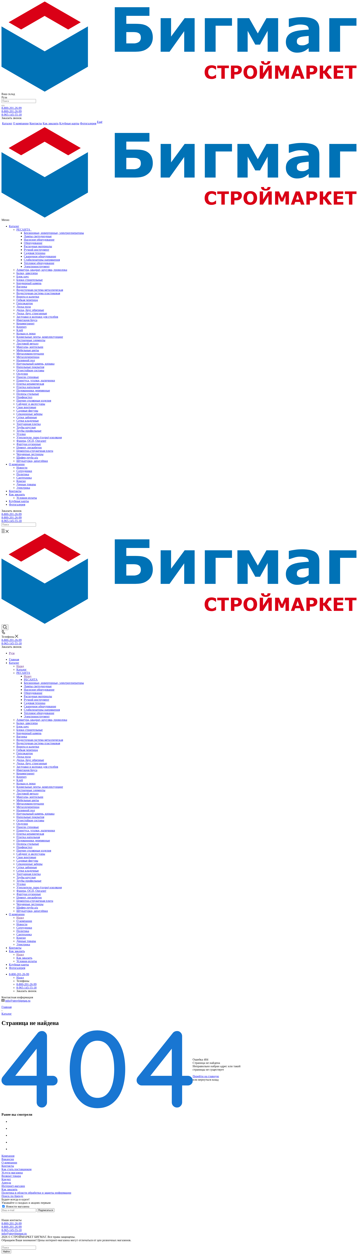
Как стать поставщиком (16, 1169)
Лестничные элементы (30, 340)
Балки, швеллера (27, 273)
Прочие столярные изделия (33, 400)
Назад (20, 666)
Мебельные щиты (27, 350)
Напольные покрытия (30, 367)
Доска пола (23, 306)
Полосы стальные (27, 393)
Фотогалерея (17, 504)
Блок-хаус (22, 276)
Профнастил (24, 397)
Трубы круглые (26, 427)
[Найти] (2, 105)
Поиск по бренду (12, 1196)
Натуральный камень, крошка (35, 363)
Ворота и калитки (27, 296)
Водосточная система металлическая (39, 289)
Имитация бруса (26, 320)
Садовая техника (34, 253)
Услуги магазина (12, 1172)
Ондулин (22, 373)
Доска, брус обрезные (30, 310)
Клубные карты (19, 501)
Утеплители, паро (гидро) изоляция (39, 437)
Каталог (14, 226)
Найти (6, 1251)
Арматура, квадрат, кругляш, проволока (41, 269)
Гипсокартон (24, 303)
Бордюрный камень (28, 283)
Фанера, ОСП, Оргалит (31, 440)
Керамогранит (25, 323)
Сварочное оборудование (40, 256)
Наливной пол (25, 360)
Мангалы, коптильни (29, 346)
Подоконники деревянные (33, 390)
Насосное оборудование (39, 239)
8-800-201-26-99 (11, 108)
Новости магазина (17, 1206)
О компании (17, 464)
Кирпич (21, 326)
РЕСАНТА (24, 229)
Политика (22, 474)
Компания (7, 1155)
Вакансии (7, 1159)
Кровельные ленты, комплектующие (39, 336)
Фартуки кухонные (28, 444)
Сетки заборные (26, 417)
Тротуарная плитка (28, 424)
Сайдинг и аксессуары (30, 403)
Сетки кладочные (27, 420)
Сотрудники (24, 471)
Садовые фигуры (27, 410)
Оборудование (33, 243)
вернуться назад (208, 1079)
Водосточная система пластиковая (38, 293)
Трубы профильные (28, 430)
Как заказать (17, 494)
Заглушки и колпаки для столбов (37, 316)
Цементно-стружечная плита (34, 450)
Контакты (15, 491)
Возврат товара (11, 1176)
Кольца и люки (26, 333)
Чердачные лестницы (29, 454)
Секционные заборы (29, 414)
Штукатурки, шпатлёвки (32, 460)
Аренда (6, 1182)
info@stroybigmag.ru (17, 1000)
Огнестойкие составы (30, 370)
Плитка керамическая (30, 383)
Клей (19, 330)
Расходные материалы (38, 246)
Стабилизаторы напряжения (42, 259)
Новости (21, 467)
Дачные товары (26, 484)
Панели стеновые (27, 377)
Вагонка (21, 286)
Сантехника (24, 477)
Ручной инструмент (36, 249)
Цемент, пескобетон (29, 447)
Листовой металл (27, 343)
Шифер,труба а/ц (27, 457)
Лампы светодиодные (38, 236)
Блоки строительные (29, 279)
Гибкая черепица (27, 300)
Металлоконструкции (30, 353)
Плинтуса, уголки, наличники (35, 380)
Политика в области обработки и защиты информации (36, 1192)
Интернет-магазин (13, 1186)
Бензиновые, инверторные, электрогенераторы (54, 232)
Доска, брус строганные (31, 313)
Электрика (23, 487)
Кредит (6, 1179)
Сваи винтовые (26, 407)
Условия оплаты (26, 497)
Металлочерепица (27, 357)
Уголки (21, 434)
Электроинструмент (37, 266)
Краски (21, 481)
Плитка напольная (28, 387)
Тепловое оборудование (39, 263)
